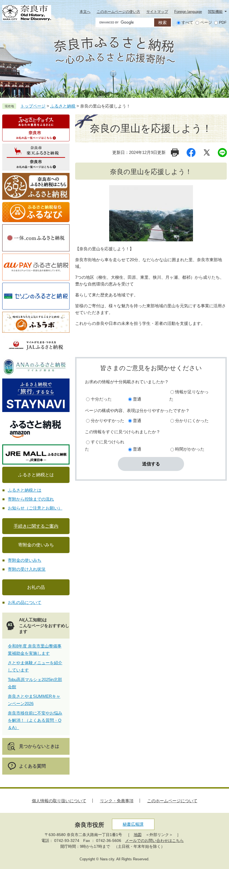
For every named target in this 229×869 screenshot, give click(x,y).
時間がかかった (189, 449)
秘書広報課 (133, 824)
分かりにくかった (192, 420)
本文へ (85, 11)
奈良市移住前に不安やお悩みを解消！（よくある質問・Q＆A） (35, 720)
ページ (206, 22)
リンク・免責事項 (116, 800)
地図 (138, 834)
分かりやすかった (107, 420)
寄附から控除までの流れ (31, 499)
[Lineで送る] (222, 152)
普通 (137, 399)
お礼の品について (24, 602)
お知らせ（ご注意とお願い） (35, 508)
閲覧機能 (215, 11)
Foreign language (188, 11)
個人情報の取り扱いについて (59, 800)
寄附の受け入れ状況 (27, 569)
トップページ (33, 106)
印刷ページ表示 (175, 152)
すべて (187, 22)
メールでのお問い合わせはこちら (154, 840)
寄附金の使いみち (24, 560)
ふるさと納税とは (24, 490)
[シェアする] (191, 152)
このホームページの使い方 (118, 11)
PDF (223, 22)
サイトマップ (157, 11)
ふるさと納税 (62, 106)
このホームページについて (172, 800)
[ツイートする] (206, 152)
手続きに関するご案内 (36, 526)
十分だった (101, 399)
